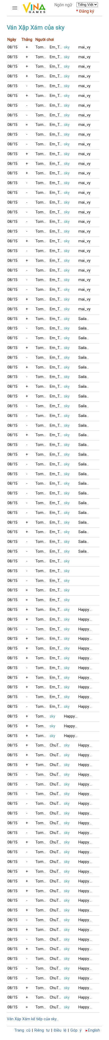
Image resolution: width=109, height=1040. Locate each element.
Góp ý (75, 1030)
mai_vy (84, 47)
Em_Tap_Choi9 (57, 47)
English (94, 1030)
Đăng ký (86, 11)
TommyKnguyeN (42, 47)
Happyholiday (85, 609)
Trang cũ (22, 1030)
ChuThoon (57, 745)
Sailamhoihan (85, 319)
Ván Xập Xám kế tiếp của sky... (33, 1019)
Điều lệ (60, 1030)
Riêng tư (42, 1030)
